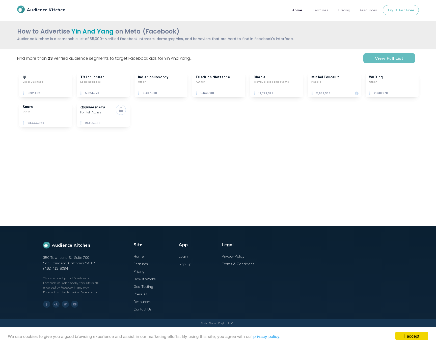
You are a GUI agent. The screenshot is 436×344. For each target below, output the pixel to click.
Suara (28, 107)
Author (200, 81)
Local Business (33, 81)
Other (142, 81)
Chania (259, 77)
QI (24, 77)
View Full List (389, 58)
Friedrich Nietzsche (213, 77)
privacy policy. (267, 336)
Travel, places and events (271, 81)
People (316, 81)
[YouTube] (74, 304)
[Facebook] (46, 304)
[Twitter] (65, 304)
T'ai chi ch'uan (92, 77)
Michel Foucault (325, 77)
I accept (411, 336)
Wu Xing (376, 77)
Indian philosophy (153, 77)
